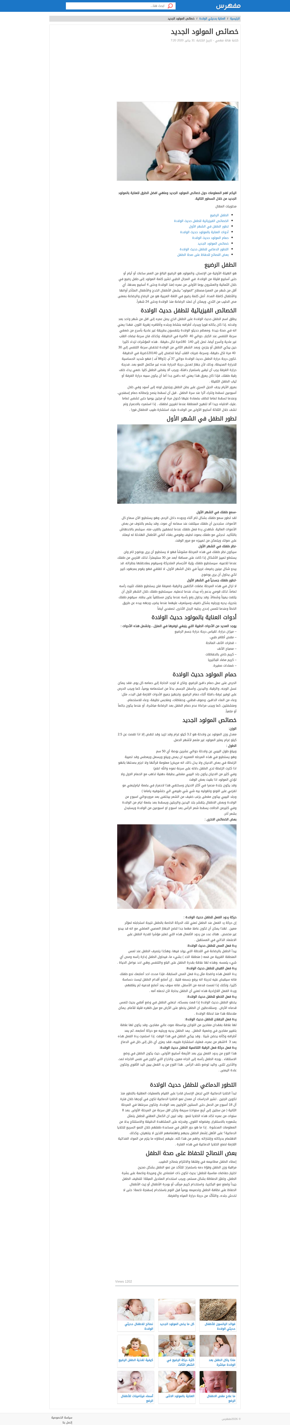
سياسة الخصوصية (61, 1417)
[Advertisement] (120, 72)
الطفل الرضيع (219, 215)
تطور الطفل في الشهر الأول (209, 226)
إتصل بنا (67, 1422)
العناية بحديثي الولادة (212, 18)
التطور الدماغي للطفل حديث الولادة (204, 249)
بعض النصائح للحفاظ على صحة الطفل (203, 255)
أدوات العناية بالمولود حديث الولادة (204, 232)
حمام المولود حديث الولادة (210, 238)
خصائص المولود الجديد (213, 243)
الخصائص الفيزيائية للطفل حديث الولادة (201, 221)
